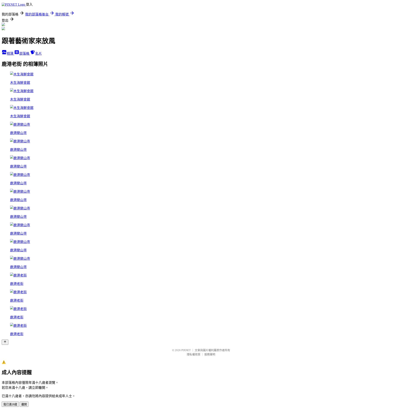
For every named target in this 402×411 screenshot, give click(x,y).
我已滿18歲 (10, 404)
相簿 (10, 53)
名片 (38, 53)
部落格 (24, 53)
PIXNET (186, 350)
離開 (24, 404)
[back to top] (5, 342)
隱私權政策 (193, 354)
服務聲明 (209, 354)
